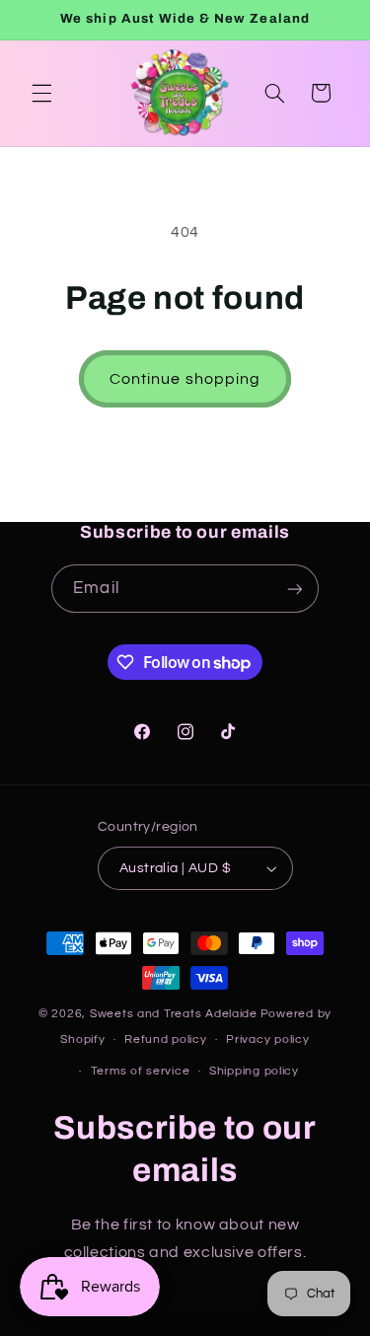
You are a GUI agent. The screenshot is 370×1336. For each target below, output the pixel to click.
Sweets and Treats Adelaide (174, 1013)
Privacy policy (267, 1039)
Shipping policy (254, 1071)
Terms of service (140, 1071)
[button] (41, 92)
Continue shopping (185, 379)
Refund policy (165, 1039)
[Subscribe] (294, 588)
